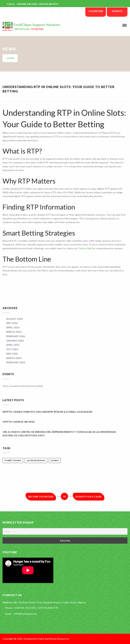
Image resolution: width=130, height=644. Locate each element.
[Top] (125, 638)
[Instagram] (72, 11)
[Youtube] (81, 11)
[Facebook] (55, 11)
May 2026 (12, 323)
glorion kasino (36, 460)
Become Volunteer (40, 496)
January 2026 (15, 340)
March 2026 (13, 332)
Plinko (55, 460)
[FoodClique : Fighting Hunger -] (36, 26)
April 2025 (12, 345)
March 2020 (13, 358)
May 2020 (12, 353)
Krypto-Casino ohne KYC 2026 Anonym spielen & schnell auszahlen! (48, 411)
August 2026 (14, 319)
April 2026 (12, 327)
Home (11, 58)
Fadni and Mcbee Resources (53, 638)
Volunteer (96, 11)
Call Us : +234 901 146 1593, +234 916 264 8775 (32, 4)
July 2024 (12, 349)
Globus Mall (84, 248)
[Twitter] (64, 11)
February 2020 (15, 362)
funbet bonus (13, 460)
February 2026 (15, 336)
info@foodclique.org (25, 613)
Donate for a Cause (88, 496)
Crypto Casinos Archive (19, 421)
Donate (117, 11)
